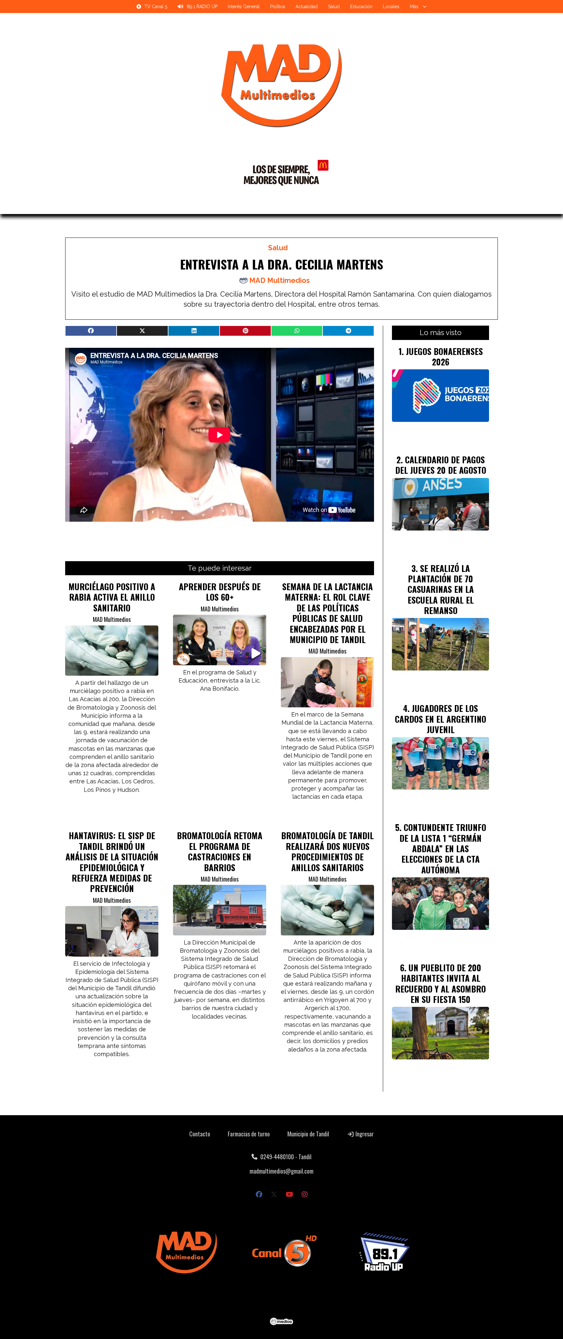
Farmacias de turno (249, 1134)
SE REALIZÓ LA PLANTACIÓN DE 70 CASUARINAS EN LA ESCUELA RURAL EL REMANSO (441, 589)
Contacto (199, 1134)
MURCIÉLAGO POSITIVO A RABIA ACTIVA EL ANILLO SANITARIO (111, 597)
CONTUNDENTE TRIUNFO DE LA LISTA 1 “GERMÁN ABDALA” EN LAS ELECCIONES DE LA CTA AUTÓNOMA (442, 848)
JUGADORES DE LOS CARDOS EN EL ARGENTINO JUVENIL (440, 718)
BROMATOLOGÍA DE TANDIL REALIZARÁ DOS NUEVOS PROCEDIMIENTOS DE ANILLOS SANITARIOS (327, 851)
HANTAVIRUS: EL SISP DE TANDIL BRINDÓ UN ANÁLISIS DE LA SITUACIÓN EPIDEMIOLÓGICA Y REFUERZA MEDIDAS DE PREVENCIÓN (111, 861)
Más (414, 6)
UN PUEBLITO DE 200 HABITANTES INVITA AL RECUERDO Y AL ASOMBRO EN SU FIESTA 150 (440, 983)
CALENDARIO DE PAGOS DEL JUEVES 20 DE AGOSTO (440, 464)
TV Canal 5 (155, 6)
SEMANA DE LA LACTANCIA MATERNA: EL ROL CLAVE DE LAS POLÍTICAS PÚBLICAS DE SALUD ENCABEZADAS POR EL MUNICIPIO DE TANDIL (327, 612)
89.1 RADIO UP (202, 6)
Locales (391, 6)
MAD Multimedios (279, 280)
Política (277, 6)
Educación (361, 6)
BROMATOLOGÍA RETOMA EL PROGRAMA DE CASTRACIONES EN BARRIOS (219, 851)
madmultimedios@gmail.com (281, 1171)
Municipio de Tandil (308, 1134)
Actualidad (307, 6)
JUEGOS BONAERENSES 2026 (444, 356)
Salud (334, 6)
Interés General (244, 6)
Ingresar (364, 1134)
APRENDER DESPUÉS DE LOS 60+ (220, 591)
